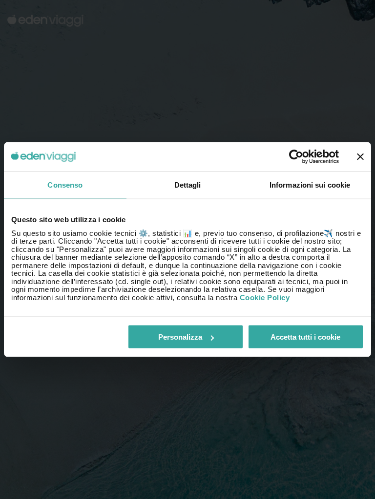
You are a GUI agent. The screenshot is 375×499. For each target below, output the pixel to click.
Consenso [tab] (65, 185)
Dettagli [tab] (187, 185)
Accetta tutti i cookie (305, 337)
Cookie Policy (265, 297)
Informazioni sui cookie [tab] (310, 185)
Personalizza (180, 337)
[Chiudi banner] (360, 157)
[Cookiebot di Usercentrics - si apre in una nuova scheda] (296, 157)
